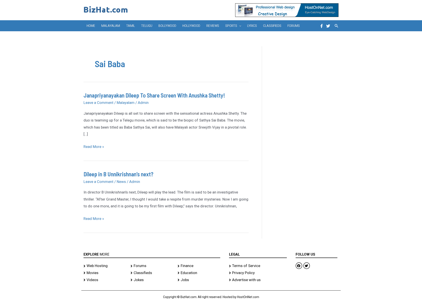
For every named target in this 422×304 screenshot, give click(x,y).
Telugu (146, 26)
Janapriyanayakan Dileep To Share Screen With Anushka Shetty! (154, 95)
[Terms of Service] (258, 265)
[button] (239, 25)
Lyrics (252, 26)
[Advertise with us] (258, 280)
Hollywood (191, 26)
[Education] (199, 272)
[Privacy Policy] (258, 272)
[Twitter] (328, 26)
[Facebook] (322, 26)
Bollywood (167, 26)
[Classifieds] (152, 272)
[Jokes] (152, 280)
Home (91, 26)
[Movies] (105, 272)
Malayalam (110, 26)
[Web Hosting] (105, 265)
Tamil (130, 26)
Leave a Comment (98, 102)
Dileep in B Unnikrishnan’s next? (118, 174)
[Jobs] (199, 280)
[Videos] (105, 280)
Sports (231, 26)
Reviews (212, 26)
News (121, 181)
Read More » (94, 146)
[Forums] (152, 265)
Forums (293, 26)
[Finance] (199, 265)
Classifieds (272, 26)
